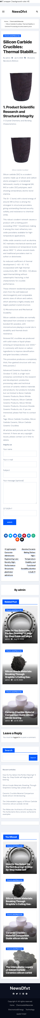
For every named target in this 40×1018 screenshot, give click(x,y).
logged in (16, 737)
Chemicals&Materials (12, 36)
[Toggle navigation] (3, 11)
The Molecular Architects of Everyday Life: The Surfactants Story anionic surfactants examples (19, 811)
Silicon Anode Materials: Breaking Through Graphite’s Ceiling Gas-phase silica (18, 675)
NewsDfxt (19, 11)
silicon (15, 61)
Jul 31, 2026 (18, 680)
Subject (6, 470)
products (8, 61)
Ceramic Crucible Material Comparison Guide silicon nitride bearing (19, 715)
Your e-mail (8, 459)
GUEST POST (21, 1014)
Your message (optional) (13, 480)
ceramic (32, 58)
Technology (30, 1009)
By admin (6, 58)
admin (22, 589)
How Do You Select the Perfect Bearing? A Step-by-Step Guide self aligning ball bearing (20, 634)
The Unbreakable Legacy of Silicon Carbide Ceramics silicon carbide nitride (20, 802)
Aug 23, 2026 (19, 639)
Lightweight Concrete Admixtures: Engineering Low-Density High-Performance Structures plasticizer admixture (12, 562)
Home (12, 1005)
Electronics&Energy (16, 1009)
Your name (7, 449)
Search (9, 750)
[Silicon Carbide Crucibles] (20, 148)
